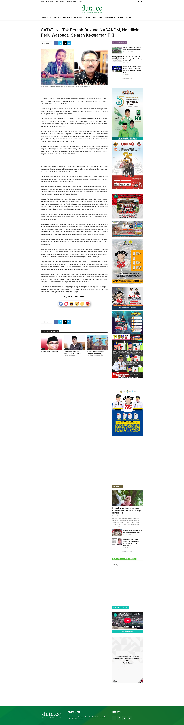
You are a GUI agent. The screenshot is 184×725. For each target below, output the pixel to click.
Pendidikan (96, 17)
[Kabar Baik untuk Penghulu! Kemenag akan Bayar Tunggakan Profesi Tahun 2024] (74, 342)
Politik (56, 17)
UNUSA (87, 17)
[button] (141, 18)
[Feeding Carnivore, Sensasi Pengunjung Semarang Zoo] (117, 50)
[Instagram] (135, 1)
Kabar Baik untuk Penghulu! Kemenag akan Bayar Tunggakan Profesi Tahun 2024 (73, 353)
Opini (114, 504)
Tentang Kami (81, 1)
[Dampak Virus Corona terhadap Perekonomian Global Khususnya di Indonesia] (127, 498)
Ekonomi (77, 17)
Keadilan (66, 17)
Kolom (128, 17)
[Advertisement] (74, 92)
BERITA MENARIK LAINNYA (50, 331)
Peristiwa (45, 17)
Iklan (57, 1)
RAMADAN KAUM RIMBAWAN (49, 351)
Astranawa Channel (71, 1)
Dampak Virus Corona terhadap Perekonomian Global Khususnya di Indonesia (126, 510)
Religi (119, 17)
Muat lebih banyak (127, 78)
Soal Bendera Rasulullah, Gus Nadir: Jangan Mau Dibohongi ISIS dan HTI (132, 59)
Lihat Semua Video (127, 631)
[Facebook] (132, 1)
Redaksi (62, 1)
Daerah (89, 348)
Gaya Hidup (109, 17)
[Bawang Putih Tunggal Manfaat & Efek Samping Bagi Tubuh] (117, 532)
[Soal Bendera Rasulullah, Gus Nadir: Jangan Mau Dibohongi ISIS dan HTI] (117, 59)
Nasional (66, 348)
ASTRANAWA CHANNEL (120, 608)
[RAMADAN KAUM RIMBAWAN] (51, 342)
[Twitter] (138, 1)
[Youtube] (141, 1)
